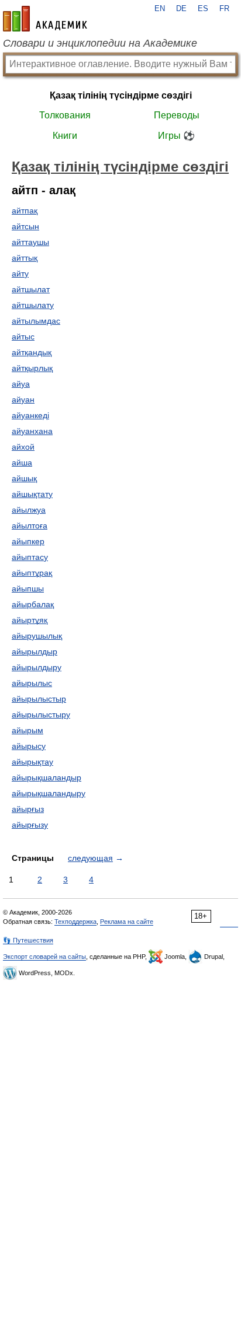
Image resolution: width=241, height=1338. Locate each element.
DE (181, 9)
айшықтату (32, 494)
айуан (23, 399)
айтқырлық (32, 368)
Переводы (176, 115)
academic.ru (45, 18)
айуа (21, 383)
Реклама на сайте (126, 921)
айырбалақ (33, 604)
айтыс (23, 336)
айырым (27, 730)
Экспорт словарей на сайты (44, 956)
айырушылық (37, 635)
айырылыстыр (39, 698)
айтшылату (33, 305)
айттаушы (30, 242)
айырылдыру (36, 667)
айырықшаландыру (48, 793)
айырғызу (30, 824)
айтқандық (31, 352)
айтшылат (31, 289)
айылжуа (29, 509)
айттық (24, 257)
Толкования (65, 115)
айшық (24, 478)
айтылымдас (36, 320)
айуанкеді (30, 415)
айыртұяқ (29, 620)
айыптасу (30, 557)
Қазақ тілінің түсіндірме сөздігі (121, 95)
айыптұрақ (32, 572)
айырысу (29, 746)
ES (203, 9)
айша (22, 462)
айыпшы (28, 588)
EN (159, 9)
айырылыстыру (41, 714)
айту (20, 273)
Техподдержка (75, 921)
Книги (65, 136)
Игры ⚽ (176, 136)
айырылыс (32, 683)
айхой (23, 446)
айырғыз (28, 809)
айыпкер (28, 541)
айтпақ (24, 210)
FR (224, 9)
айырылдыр (34, 651)
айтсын (25, 226)
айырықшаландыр (46, 777)
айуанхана (32, 431)
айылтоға (29, 525)
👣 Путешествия (28, 940)
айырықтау (32, 761)
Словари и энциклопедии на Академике (100, 43)
